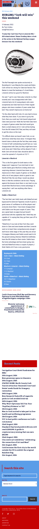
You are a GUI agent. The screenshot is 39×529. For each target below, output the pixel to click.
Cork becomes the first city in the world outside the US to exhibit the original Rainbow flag (19, 450)
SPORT (19, 290)
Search (4, 495)
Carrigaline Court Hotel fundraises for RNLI (18, 372)
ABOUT (4, 518)
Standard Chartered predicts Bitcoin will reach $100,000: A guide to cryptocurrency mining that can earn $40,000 (19, 430)
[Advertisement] (19, 336)
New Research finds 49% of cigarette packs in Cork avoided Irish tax (17, 397)
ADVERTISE (5, 523)
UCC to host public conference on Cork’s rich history (19, 421)
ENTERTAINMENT (7, 290)
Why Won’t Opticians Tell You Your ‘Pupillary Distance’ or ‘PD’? (17, 405)
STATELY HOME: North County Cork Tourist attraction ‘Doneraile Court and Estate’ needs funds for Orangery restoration (19, 387)
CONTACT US (6, 525)
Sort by (4, 480)
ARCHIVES (5, 520)
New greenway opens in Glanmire (16, 378)
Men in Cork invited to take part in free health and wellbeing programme (18, 413)
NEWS (14, 290)
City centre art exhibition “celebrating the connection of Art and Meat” (18, 441)
